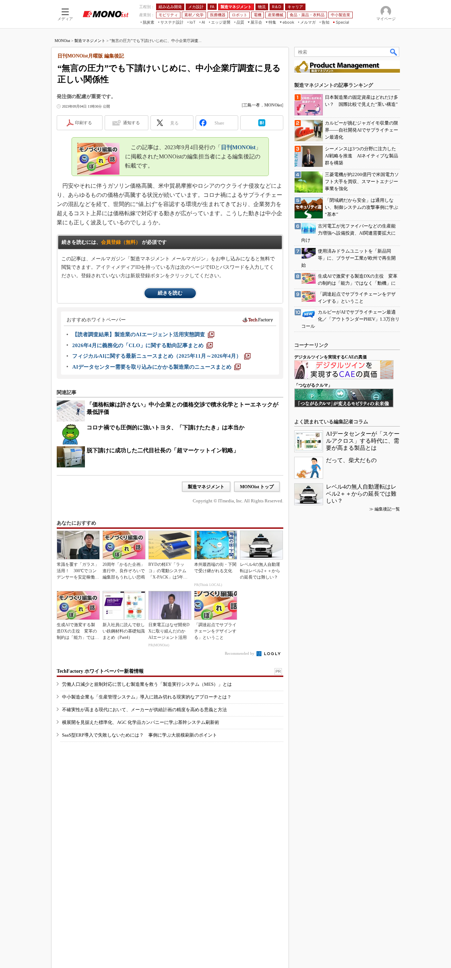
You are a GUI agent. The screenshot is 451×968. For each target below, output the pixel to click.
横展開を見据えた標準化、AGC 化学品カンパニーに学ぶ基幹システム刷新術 (140, 722)
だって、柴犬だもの (351, 460)
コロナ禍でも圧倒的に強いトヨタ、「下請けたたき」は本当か (166, 427)
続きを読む (170, 293)
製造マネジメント (89, 40)
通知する (131, 122)
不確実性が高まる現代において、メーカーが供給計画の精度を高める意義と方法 (144, 709)
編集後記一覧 (387, 509)
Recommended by (240, 653)
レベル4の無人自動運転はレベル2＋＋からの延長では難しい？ (361, 494)
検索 (394, 52)
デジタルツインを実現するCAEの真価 (330, 357)
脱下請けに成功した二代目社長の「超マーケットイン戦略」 (163, 450)
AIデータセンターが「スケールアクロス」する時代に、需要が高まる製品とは (363, 441)
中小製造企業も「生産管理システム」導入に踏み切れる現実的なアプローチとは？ (146, 697)
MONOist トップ (257, 486)
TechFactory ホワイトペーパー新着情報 (100, 671)
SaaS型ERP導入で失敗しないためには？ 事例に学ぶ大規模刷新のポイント (139, 735)
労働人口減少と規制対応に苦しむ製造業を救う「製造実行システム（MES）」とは (147, 684)
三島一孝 (251, 105)
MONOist (62, 40)
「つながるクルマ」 (313, 385)
